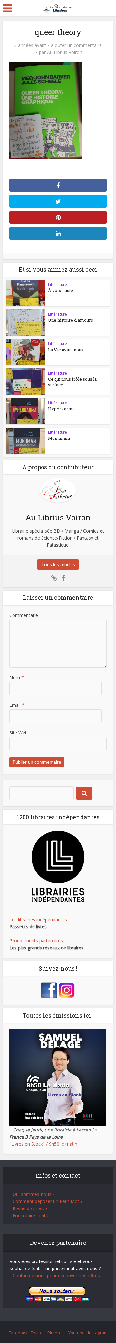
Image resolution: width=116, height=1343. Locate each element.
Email (16, 705)
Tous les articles (58, 564)
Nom (16, 677)
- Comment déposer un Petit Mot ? (46, 1201)
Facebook (18, 1333)
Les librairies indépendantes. (38, 919)
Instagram (98, 1333)
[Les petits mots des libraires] (58, 7)
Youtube (76, 1333)
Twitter (37, 1333)
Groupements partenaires (36, 941)
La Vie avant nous (65, 349)
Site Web (18, 733)
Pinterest (56, 1333)
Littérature (57, 284)
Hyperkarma (61, 409)
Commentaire (23, 615)
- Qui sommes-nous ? (32, 1194)
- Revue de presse (28, 1208)
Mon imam (59, 438)
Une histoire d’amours (70, 320)
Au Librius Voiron (64, 52)
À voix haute (60, 290)
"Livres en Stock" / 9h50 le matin (43, 1144)
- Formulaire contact (31, 1215)
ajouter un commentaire (76, 45)
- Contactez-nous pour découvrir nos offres (55, 1275)
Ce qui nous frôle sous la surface (72, 381)
